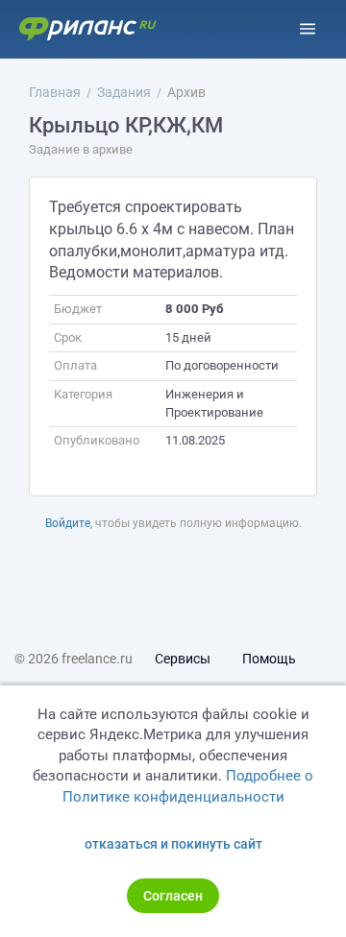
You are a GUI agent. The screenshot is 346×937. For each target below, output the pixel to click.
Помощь (269, 658)
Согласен (173, 895)
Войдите (67, 523)
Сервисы (182, 658)
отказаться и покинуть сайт (173, 844)
